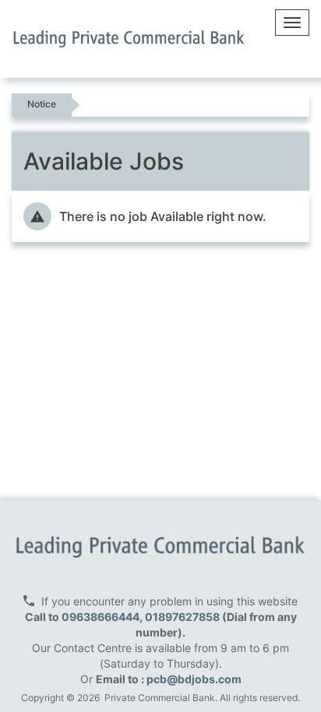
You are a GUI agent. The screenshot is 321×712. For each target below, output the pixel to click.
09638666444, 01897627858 (141, 616)
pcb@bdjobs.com (194, 679)
